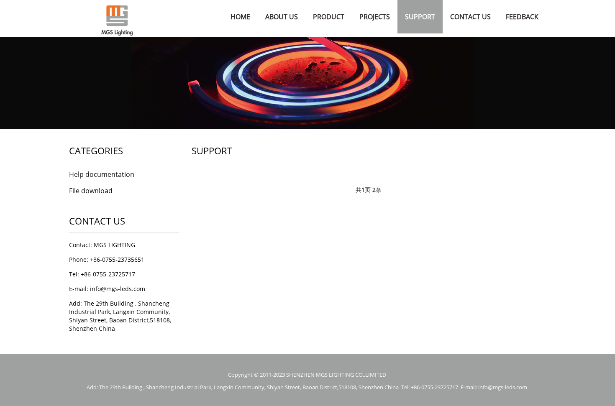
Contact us (470, 16)
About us (281, 16)
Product (328, 16)
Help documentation (101, 174)
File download (91, 190)
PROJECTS (374, 16)
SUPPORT (420, 16)
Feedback (522, 16)
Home (240, 16)
